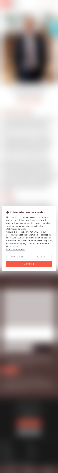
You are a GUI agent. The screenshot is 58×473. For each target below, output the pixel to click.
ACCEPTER (29, 264)
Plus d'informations (15, 249)
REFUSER (41, 256)
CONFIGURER (17, 256)
